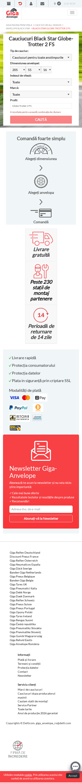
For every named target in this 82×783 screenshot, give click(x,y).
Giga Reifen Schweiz (22, 600)
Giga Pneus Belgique (22, 576)
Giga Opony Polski (21, 612)
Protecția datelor (28, 667)
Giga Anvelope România (24, 644)
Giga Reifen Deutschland (25, 552)
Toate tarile (25, 709)
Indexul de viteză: (21, 75)
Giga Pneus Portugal (22, 608)
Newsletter (24, 675)
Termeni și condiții (29, 663)
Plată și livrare (27, 659)
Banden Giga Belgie (21, 580)
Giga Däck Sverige (21, 568)
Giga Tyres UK (18, 584)
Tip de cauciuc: (19, 50)
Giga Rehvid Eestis (21, 640)
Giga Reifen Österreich (24, 560)
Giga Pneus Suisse (21, 604)
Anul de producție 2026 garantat (38, 713)
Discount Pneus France (24, 556)
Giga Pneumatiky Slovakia (25, 628)
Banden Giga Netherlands (25, 572)
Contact (23, 671)
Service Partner (27, 705)
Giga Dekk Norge (20, 592)
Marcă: (14, 87)
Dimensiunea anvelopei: (25, 63)
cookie (28, 774)
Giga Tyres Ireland (21, 616)
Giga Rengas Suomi (21, 620)
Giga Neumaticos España (25, 564)
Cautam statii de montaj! (33, 701)
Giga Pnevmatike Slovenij (25, 632)
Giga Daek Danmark (22, 596)
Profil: (14, 100)
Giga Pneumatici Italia (23, 588)
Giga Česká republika (23, 624)
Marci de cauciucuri (30, 689)
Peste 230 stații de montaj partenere (41, 290)
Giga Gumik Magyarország (26, 636)
